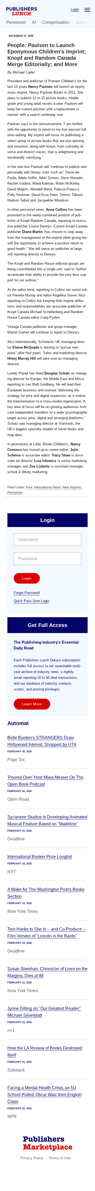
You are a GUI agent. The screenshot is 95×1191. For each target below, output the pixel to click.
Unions (82, 22)
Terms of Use (60, 1158)
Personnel (16, 22)
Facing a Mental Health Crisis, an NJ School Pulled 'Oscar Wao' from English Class (44, 1094)
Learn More (32, 704)
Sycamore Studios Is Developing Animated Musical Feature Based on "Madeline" (47, 820)
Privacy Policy (31, 1158)
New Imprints (72, 487)
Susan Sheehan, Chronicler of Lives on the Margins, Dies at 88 (47, 972)
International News (47, 487)
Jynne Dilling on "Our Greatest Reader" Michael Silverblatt (44, 1012)
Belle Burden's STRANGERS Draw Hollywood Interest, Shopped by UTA (42, 741)
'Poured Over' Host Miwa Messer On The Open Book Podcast (45, 780)
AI (34, 22)
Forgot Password (27, 593)
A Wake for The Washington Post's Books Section (45, 893)
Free (29, 487)
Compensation (56, 22)
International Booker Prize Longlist (39, 856)
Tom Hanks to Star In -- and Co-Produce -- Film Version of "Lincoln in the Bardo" (46, 932)
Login (75, 9)
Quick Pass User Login (31, 601)
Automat (18, 723)
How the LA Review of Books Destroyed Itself (44, 1051)
